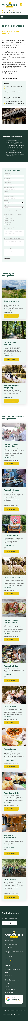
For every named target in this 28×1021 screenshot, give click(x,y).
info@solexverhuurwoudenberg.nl (14, 952)
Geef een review (10, 989)
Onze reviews (9, 992)
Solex (6, 216)
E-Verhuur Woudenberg (12, 969)
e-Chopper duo (9, 220)
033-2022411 (8, 947)
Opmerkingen (8, 248)
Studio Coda (13, 1012)
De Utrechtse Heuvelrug (10, 343)
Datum (6, 200)
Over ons (8, 983)
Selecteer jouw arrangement (12, 210)
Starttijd (6, 205)
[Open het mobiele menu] (2, 17)
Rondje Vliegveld (11, 301)
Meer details (11, 463)
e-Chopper (8, 218)
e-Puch (7, 224)
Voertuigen (8, 975)
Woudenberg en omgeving (11, 387)
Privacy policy (17, 1014)
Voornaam (7, 173)
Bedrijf (6, 191)
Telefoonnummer (9, 187)
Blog (6, 972)
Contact (7, 986)
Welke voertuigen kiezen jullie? (13, 214)
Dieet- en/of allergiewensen (12, 238)
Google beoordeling (15, 998)
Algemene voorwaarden (7, 1014)
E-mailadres (7, 182)
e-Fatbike (8, 222)
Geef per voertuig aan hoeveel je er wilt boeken (13, 227)
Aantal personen (9, 196)
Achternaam (8, 178)
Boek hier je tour (9, 923)
